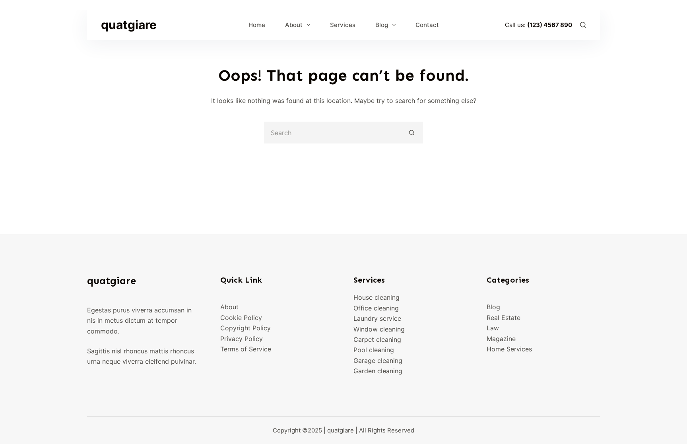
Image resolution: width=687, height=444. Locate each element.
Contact (427, 25)
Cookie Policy (241, 318)
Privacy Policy (241, 339)
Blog (381, 25)
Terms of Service (245, 349)
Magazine (501, 339)
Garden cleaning (377, 371)
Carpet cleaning (377, 339)
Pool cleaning (373, 350)
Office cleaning (376, 308)
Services (342, 25)
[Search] (583, 25)
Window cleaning (379, 329)
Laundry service (377, 318)
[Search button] (412, 132)
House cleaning (376, 297)
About (294, 25)
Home (256, 25)
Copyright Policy (245, 328)
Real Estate (503, 318)
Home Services (509, 349)
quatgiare (129, 24)
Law (493, 328)
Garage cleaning (377, 361)
